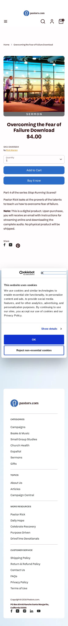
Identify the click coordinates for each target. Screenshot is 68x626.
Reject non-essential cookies (34, 350)
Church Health (19, 445)
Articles (15, 489)
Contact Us (17, 570)
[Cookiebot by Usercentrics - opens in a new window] (24, 273)
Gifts (13, 463)
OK (34, 339)
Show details (49, 328)
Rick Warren (12, 150)
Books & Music (19, 433)
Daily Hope (17, 520)
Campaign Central (22, 495)
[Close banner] (54, 273)
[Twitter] (17, 611)
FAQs (13, 576)
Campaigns (17, 427)
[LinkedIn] (31, 611)
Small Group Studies (23, 439)
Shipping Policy (20, 558)
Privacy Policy (19, 582)
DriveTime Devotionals (24, 538)
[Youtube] (39, 611)
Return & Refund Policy (25, 564)
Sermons (16, 457)
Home (6, 44)
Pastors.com (33, 599)
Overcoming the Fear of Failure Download (33, 44)
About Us (16, 482)
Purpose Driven (20, 532)
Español (15, 451)
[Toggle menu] (5, 21)
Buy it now (34, 180)
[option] (34, 86)
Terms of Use (18, 588)
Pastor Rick (17, 514)
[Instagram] (24, 611)
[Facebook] (11, 611)
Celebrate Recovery (23, 526)
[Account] (51, 20)
